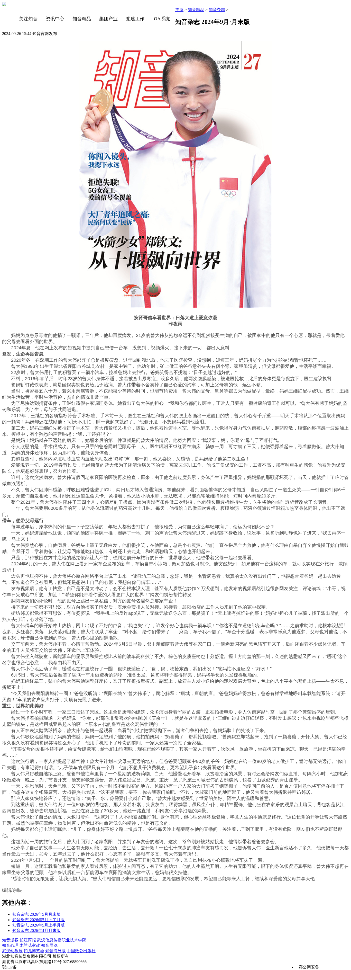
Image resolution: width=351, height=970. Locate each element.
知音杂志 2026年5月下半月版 (38, 920)
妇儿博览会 (34, 951)
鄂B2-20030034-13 (34, 967)
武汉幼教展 (12, 951)
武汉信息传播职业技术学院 (61, 940)
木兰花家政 (30, 945)
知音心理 (10, 945)
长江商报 (28, 940)
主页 (179, 9)
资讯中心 (55, 18)
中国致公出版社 (81, 951)
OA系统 (162, 18)
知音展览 (49, 945)
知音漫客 (10, 940)
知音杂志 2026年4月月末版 (36, 930)
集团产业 (108, 18)
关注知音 (28, 18)
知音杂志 (217, 9)
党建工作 (135, 18)
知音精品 (81, 18)
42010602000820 (334, 967)
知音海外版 (55, 951)
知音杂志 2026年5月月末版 (36, 914)
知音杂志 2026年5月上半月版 (38, 925)
